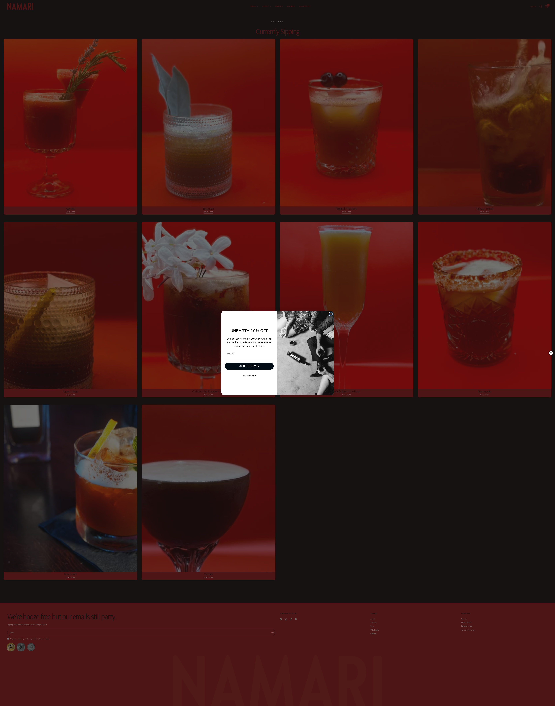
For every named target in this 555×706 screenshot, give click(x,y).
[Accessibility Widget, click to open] (551, 353)
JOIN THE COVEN (249, 366)
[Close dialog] (330, 314)
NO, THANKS (249, 376)
